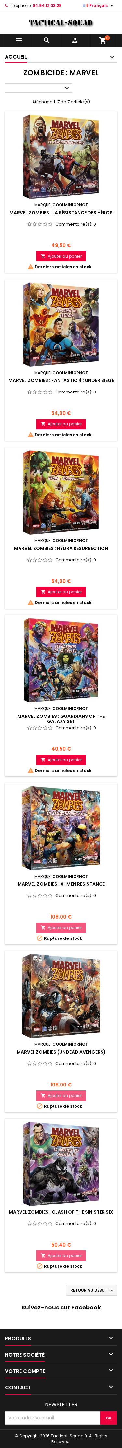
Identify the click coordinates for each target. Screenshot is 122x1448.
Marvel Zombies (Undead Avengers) (61, 1052)
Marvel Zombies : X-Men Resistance (61, 884)
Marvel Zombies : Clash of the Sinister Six (61, 1212)
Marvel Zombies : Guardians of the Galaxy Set (61, 719)
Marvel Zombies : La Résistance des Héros (61, 212)
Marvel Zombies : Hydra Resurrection (61, 548)
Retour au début (92, 1290)
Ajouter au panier (61, 256)
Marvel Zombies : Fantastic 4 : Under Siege (61, 380)
